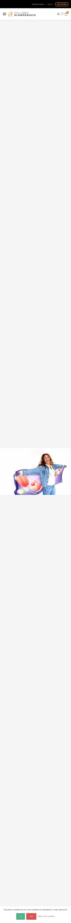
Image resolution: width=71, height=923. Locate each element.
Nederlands (38, 4)
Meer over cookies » (47, 916)
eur (50, 4)
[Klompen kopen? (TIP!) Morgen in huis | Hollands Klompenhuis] (22, 14)
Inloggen (62, 4)
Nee (31, 916)
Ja (20, 916)
